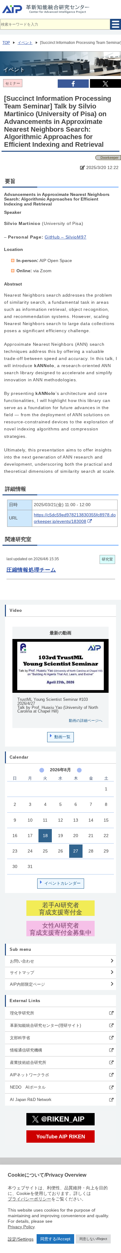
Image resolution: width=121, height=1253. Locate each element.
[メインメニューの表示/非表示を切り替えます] (115, 24)
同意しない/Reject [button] (93, 1239)
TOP (6, 42)
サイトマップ (22, 972)
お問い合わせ (22, 961)
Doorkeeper (110, 157)
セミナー (12, 83)
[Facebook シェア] (73, 83)
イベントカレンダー (62, 883)
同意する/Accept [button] (55, 1239)
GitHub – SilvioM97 (65, 237)
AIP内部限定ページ (27, 984)
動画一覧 (62, 736)
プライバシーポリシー (29, 1198)
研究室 (107, 559)
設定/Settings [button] (21, 1239)
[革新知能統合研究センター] (60, 11)
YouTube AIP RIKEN (60, 1136)
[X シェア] (105, 83)
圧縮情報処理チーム (31, 570)
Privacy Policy (21, 1226)
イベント (25, 42)
